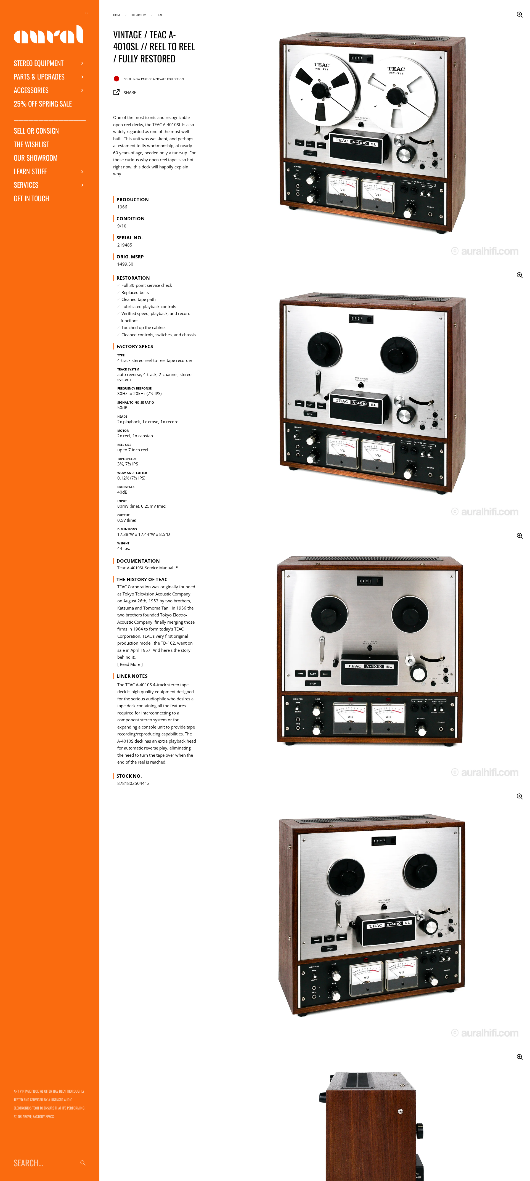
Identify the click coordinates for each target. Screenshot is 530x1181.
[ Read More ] (130, 664)
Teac (159, 14)
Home (117, 14)
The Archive (138, 14)
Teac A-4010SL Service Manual (145, 567)
